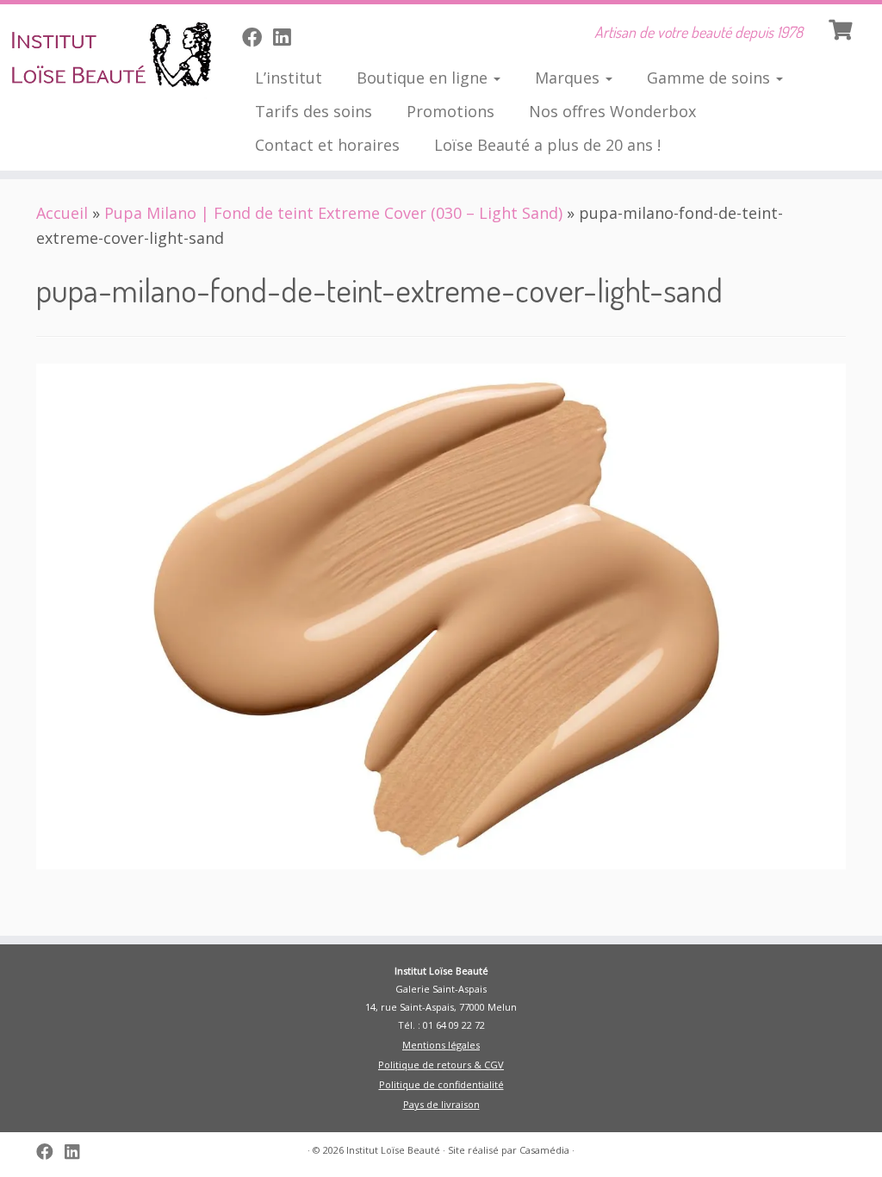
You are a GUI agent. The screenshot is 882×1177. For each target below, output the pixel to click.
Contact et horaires (327, 144)
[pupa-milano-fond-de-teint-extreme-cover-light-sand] (441, 615)
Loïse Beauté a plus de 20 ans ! (547, 144)
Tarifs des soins (313, 111)
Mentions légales (441, 1044)
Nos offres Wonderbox (612, 111)
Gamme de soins (710, 77)
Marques (569, 77)
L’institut (288, 77)
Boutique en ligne (424, 77)
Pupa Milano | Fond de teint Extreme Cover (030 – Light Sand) (333, 212)
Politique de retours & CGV (441, 1064)
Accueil (62, 212)
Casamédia (544, 1149)
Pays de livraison (441, 1104)
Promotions (450, 111)
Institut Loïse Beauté (393, 1149)
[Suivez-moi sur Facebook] (257, 37)
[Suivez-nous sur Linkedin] (287, 37)
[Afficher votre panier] (842, 28)
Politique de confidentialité (441, 1084)
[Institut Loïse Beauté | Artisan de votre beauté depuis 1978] (103, 56)
